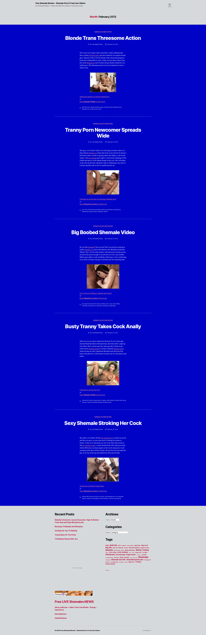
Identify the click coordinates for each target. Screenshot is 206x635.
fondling (144, 552)
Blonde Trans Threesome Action (103, 38)
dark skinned (92, 209)
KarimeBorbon (60, 614)
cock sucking (122, 552)
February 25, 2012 (112, 44)
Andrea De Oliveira (87, 400)
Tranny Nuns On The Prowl (65, 535)
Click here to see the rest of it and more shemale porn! (98, 199)
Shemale (143, 557)
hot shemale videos (89, 445)
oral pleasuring (109, 557)
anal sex (113, 545)
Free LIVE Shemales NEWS (74, 602)
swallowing (112, 305)
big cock (144, 545)
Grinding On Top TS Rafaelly (66, 531)
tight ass (131, 562)
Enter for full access (92, 102)
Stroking (121, 562)
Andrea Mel (85, 496)
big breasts (97, 400)
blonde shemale (134, 548)
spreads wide (93, 211)
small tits (107, 562)
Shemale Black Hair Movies (103, 123)
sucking (126, 562)
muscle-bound (108, 107)
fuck (114, 304)
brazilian (102, 304)
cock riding (112, 552)
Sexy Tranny (124, 557)
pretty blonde (104, 498)
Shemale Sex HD (118, 559)
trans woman (110, 564)
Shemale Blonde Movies (103, 32)
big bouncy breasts (90, 304)
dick (102, 496)
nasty (124, 400)
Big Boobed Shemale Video (103, 232)
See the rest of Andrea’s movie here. (92, 486)
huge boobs (131, 555)
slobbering (85, 211)
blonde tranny (95, 55)
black (98, 304)
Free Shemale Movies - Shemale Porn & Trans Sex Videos (60, 3)
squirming (105, 305)
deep (133, 552)
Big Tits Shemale (118, 548)
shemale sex (91, 63)
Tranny (138, 562)
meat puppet (95, 498)
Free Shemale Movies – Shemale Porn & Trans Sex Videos (80, 630)
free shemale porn (107, 438)
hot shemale (93, 158)
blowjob (109, 550)
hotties (89, 498)
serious (89, 402)
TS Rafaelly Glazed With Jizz (66, 539)
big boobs (137, 545)
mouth (144, 555)
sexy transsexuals (133, 557)
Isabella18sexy (61, 618)
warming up (117, 498)
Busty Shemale (130, 550)
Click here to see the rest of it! (90, 390)
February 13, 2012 (112, 238)
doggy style (138, 552)
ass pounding (130, 545)
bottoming (117, 550)
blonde (126, 547)
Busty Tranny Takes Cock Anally (103, 326)
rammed (110, 498)
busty (122, 550)
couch (130, 552)
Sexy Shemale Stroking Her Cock (103, 423)
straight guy (114, 562)
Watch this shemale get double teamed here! (94, 97)
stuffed (105, 211)
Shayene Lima (117, 107)
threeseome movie (95, 109)
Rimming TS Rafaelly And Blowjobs (69, 527)
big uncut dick (93, 496)
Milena (118, 304)
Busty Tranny (142, 550)
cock (86, 209)
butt (107, 304)
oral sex (84, 402)
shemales (91, 247)
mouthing (84, 305)
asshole (124, 545)
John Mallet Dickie (97, 44)
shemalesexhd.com (134, 559)
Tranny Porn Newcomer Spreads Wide (103, 133)
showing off (147, 559)
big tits (108, 547)
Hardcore (110, 554)
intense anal (118, 400)
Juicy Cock (138, 554)
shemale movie (119, 349)
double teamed (95, 107)
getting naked (100, 209)
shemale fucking (94, 349)
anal (107, 545)
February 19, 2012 (112, 142)
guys (101, 107)
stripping (100, 211)
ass (83, 209)
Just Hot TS (107, 570)
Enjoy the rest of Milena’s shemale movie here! (96, 293)
